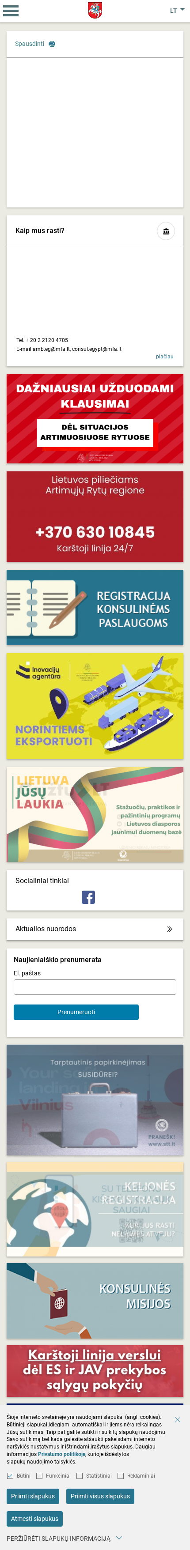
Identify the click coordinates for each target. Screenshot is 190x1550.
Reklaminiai (141, 1476)
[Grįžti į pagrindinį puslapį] (95, 10)
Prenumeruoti (76, 1012)
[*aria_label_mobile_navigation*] (11, 11)
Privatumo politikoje (61, 1454)
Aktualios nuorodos (45, 929)
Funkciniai (58, 1476)
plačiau (165, 357)
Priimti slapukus (33, 1496)
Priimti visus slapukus (100, 1496)
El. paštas (27, 973)
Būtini (23, 1476)
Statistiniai (99, 1476)
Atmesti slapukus (34, 1518)
